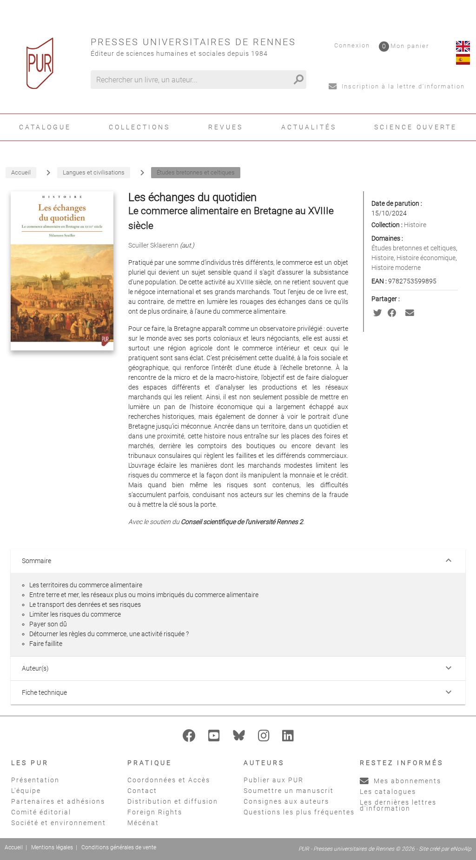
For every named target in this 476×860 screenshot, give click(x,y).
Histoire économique (426, 258)
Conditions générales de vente (118, 847)
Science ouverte (415, 127)
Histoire (415, 224)
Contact (142, 790)
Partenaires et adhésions (58, 801)
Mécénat (143, 822)
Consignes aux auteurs (286, 801)
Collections (139, 127)
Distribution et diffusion (172, 801)
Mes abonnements (406, 781)
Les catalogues (388, 791)
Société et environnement (58, 822)
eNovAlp (460, 849)
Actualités (309, 127)
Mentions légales (52, 847)
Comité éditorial (41, 812)
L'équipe (26, 790)
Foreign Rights (154, 812)
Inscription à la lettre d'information (402, 86)
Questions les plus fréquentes (299, 812)
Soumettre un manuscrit (289, 790)
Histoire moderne (396, 267)
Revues (225, 127)
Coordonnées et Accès (168, 780)
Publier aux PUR (274, 780)
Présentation (35, 780)
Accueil (14, 847)
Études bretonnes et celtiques (413, 248)
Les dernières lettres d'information (398, 805)
